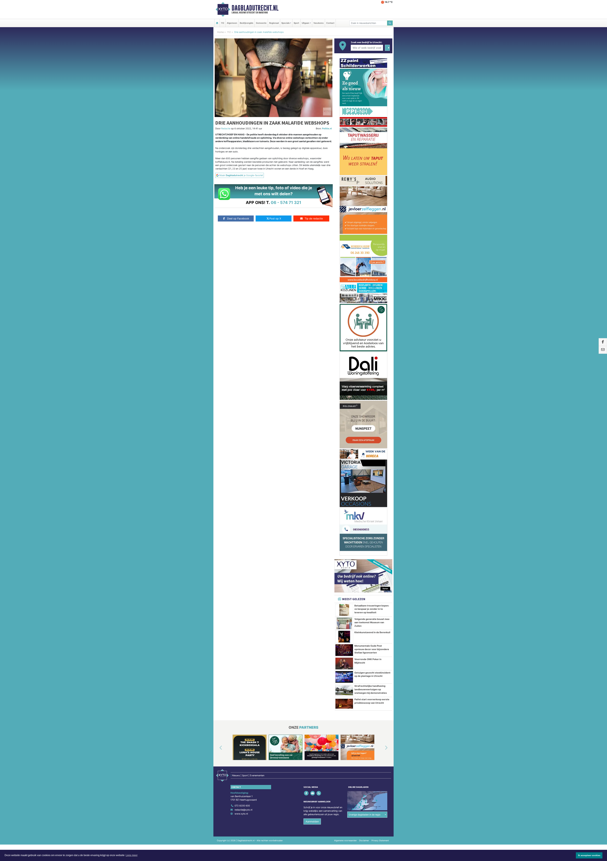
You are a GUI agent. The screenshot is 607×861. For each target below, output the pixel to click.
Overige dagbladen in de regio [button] (364, 479)
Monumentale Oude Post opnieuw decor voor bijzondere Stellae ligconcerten (371, 314)
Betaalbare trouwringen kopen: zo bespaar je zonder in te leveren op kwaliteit (371, 274)
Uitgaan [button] (305, 23)
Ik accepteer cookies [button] (589, 855)
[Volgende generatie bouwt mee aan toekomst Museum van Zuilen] (344, 288)
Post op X (275, 218)
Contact (330, 23)
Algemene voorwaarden (345, 505)
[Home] (217, 23)
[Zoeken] (390, 23)
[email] (603, 350)
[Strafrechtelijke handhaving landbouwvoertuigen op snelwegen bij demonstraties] (344, 355)
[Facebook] (307, 458)
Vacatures (318, 23)
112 (222, 23)
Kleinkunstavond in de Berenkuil (372, 297)
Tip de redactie (314, 218)
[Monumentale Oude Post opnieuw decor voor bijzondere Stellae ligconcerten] (344, 315)
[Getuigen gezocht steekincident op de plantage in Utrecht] (344, 342)
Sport (296, 23)
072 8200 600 (242, 470)
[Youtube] (313, 458)
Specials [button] (285, 23)
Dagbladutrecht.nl (255, 8)
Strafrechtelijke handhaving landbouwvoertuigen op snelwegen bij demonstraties (370, 354)
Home (220, 32)
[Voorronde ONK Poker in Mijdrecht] (344, 328)
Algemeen (232, 23)
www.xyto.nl (241, 478)
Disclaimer (364, 505)
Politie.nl (327, 128)
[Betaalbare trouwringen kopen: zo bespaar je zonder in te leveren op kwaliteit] (344, 275)
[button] (217, 412)
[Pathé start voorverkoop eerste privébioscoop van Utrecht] (344, 369)
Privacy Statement (380, 505)
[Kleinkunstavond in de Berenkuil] (344, 301)
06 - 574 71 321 (286, 202)
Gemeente (261, 23)
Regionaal (274, 23)
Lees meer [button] (132, 855)
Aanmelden (312, 486)
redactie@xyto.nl (243, 474)
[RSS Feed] (319, 458)
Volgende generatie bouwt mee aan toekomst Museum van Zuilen (371, 287)
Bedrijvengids (246, 23)
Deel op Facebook (238, 218)
